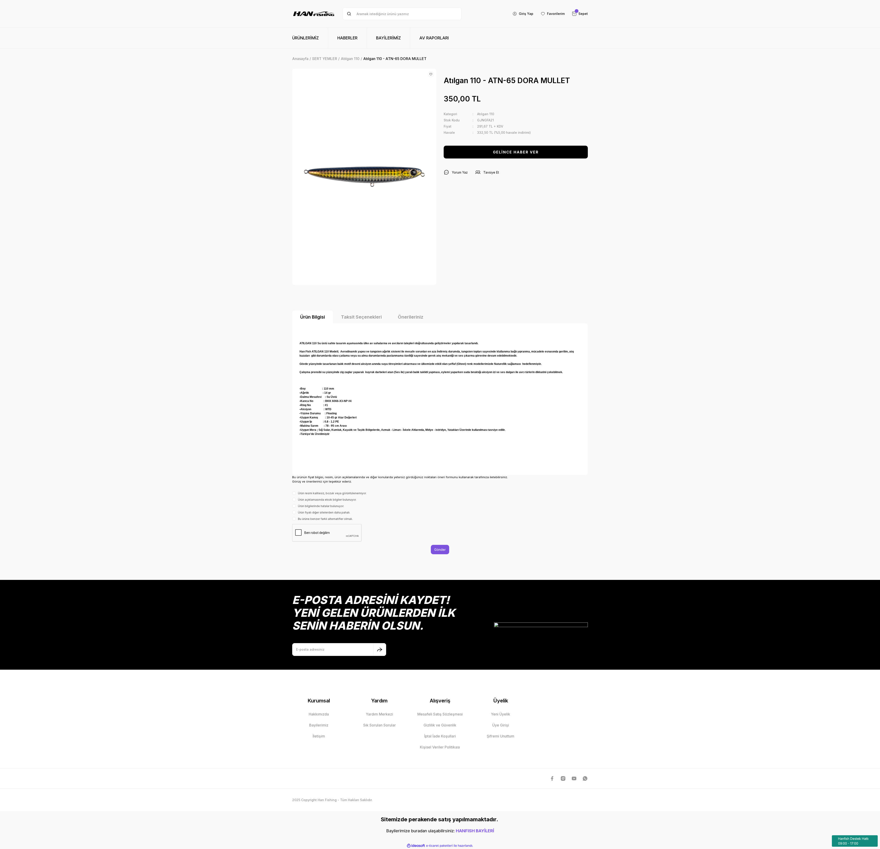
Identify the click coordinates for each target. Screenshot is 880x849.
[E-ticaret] (439, 846)
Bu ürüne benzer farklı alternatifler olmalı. (325, 519)
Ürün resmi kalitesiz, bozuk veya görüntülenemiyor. (332, 493)
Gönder (440, 549)
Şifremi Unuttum (500, 736)
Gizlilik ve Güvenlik (440, 725)
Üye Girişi (500, 725)
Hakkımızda (319, 714)
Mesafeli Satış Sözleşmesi (440, 714)
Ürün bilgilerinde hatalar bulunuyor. (321, 506)
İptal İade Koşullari (440, 736)
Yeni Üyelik (500, 714)
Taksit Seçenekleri (361, 317)
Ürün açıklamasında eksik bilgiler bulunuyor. (327, 499)
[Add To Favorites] (431, 74)
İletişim (319, 736)
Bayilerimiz (318, 725)
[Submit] (379, 649)
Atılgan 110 (485, 114)
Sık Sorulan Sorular (379, 725)
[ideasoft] (416, 846)
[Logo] (313, 14)
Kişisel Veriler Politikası (440, 747)
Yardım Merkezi (379, 714)
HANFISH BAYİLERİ (475, 830)
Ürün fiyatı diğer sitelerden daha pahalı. (324, 512)
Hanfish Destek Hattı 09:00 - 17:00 (853, 841)
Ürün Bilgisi (312, 317)
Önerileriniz (410, 317)
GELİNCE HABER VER (516, 152)
